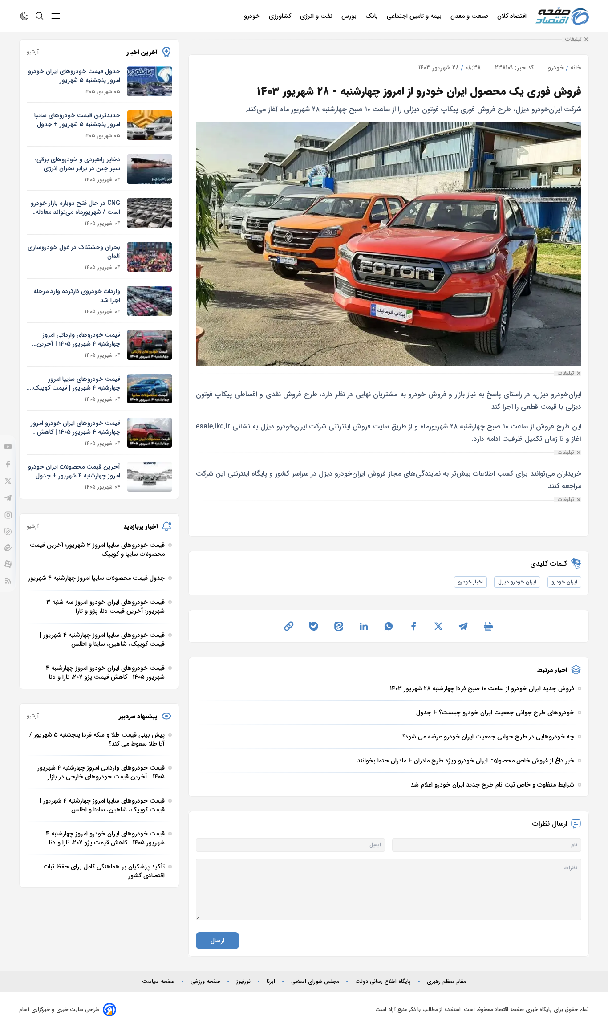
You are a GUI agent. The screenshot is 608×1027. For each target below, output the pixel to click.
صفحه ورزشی (205, 981)
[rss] (8, 581)
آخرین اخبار (142, 52)
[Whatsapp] (388, 626)
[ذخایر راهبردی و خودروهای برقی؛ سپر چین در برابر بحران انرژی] (149, 169)
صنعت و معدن (470, 16)
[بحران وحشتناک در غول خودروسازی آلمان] (149, 257)
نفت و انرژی (317, 16)
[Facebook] (8, 464)
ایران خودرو (564, 582)
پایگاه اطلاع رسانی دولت (383, 981)
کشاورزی (281, 16)
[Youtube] (8, 446)
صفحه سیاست (158, 981)
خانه (575, 68)
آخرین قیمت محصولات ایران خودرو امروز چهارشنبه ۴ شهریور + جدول (74, 471)
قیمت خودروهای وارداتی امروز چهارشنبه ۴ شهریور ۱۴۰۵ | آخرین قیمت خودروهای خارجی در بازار (78, 339)
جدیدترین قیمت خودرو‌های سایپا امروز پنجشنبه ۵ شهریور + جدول (77, 120)
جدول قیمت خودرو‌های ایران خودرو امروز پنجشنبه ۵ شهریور (74, 76)
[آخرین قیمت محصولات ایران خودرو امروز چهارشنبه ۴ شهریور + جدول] (149, 477)
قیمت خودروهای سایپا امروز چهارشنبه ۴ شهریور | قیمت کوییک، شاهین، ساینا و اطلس (75, 383)
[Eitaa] (8, 547)
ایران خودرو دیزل (517, 582)
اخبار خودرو (470, 582)
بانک (372, 16)
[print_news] (488, 626)
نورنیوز (243, 981)
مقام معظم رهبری (446, 981)
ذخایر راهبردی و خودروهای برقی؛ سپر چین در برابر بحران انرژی (77, 164)
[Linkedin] (364, 626)
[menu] (55, 16)
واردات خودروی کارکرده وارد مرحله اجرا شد (76, 296)
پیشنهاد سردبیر (138, 716)
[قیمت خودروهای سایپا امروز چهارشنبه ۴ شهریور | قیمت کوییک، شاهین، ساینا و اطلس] (149, 389)
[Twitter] (8, 481)
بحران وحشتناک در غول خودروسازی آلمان (74, 252)
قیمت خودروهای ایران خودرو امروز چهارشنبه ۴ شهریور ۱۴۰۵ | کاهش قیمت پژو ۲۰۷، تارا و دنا (75, 427)
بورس (349, 16)
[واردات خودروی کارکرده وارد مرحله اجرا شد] (149, 301)
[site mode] (24, 16)
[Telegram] (8, 498)
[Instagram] (8, 515)
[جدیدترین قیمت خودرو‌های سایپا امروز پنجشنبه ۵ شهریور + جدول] (149, 125)
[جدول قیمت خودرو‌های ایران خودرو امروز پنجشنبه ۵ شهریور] (149, 81)
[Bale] (8, 531)
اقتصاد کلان (512, 16)
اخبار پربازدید (140, 526)
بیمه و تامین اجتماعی (415, 16)
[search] (39, 16)
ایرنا (271, 981)
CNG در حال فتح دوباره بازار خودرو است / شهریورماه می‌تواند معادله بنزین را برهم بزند (75, 207)
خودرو (253, 16)
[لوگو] (562, 16)
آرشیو (33, 52)
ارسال (217, 940)
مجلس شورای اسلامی (315, 981)
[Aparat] (8, 564)
